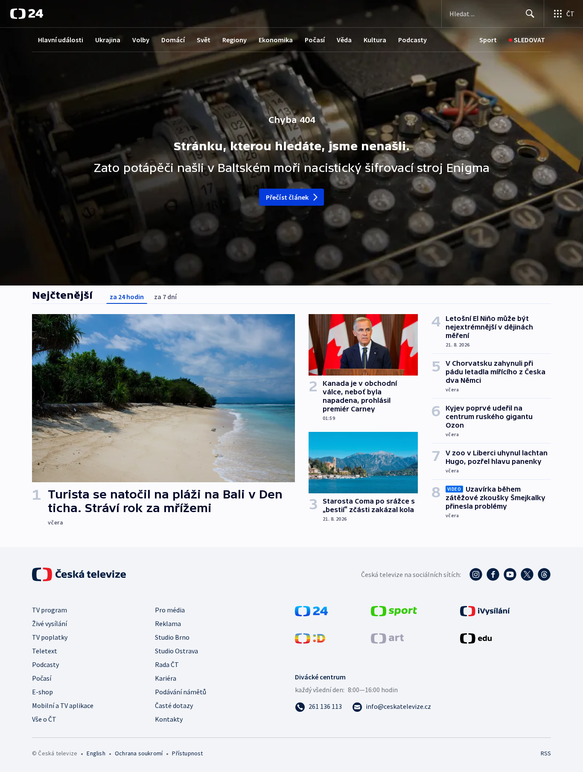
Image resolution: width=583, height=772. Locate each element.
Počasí (315, 39)
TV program (49, 610)
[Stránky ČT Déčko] (310, 637)
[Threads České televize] (544, 574)
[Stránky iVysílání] (485, 610)
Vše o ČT (44, 719)
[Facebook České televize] (493, 574)
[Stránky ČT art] (387, 637)
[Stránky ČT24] (311, 610)
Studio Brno (172, 637)
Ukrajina (107, 39)
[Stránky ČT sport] (394, 610)
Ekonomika (276, 39)
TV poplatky (49, 637)
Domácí (173, 39)
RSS (546, 753)
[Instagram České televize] (476, 574)
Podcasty (412, 39)
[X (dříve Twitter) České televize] (527, 574)
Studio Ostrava (176, 651)
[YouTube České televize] (510, 574)
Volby (140, 39)
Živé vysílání (49, 623)
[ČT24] (26, 14)
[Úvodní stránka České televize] (80, 574)
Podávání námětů (180, 692)
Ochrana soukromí (139, 753)
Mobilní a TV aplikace (62, 705)
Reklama (168, 623)
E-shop (42, 692)
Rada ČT (167, 664)
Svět (203, 39)
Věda (344, 39)
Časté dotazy (174, 705)
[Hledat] (530, 13)
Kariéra (165, 678)
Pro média (170, 610)
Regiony (234, 39)
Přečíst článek (287, 197)
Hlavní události (60, 39)
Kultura (375, 39)
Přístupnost (187, 753)
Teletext (44, 651)
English (96, 753)
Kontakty (169, 719)
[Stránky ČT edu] (476, 637)
